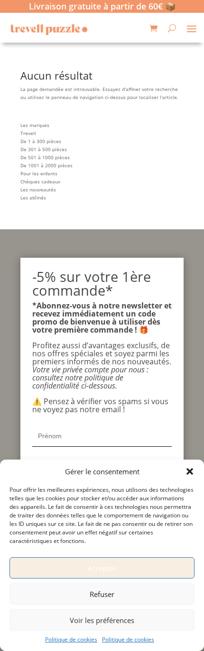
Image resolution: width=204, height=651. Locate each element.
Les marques (34, 125)
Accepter (102, 568)
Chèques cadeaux (40, 181)
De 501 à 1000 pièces (45, 157)
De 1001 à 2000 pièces (46, 165)
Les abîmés (33, 197)
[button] (190, 471)
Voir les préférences (102, 620)
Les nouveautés (38, 189)
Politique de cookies (71, 639)
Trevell (28, 133)
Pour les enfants (38, 173)
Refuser (102, 594)
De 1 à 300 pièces (40, 141)
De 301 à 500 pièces (43, 149)
